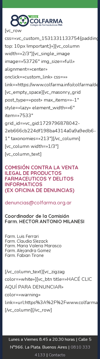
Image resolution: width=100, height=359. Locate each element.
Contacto (57, 355)
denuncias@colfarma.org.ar (38, 202)
